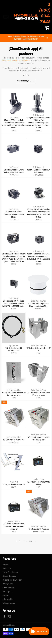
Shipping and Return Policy (12, 580)
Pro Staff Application (10, 572)
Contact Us (7, 568)
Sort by (26, 76)
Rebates (6, 595)
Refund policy (8, 592)
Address (6, 564)
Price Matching (8, 599)
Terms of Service (8, 588)
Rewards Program (9, 576)
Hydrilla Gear (10, 625)
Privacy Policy (8, 584)
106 (30, 541)
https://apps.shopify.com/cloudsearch (16, 60)
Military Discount (9, 603)
